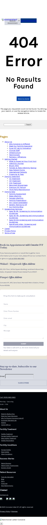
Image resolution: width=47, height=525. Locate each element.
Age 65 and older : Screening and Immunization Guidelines (22, 225)
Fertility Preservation (17, 200)
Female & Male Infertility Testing (22, 168)
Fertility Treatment (12, 176)
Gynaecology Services (13, 209)
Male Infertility (15, 196)
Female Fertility (6, 450)
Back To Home (23, 99)
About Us (8, 142)
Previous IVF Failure (17, 187)
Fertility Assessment (17, 194)
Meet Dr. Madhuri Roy (8, 414)
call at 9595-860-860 (16, 259)
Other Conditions (6, 454)
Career (7, 229)
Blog (2, 479)
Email (2, 376)
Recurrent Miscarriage (18, 185)
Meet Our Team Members (9, 416)
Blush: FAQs (14, 166)
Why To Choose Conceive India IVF (12, 418)
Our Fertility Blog (16, 207)
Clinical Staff (14, 150)
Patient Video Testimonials (9, 465)
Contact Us (4, 495)
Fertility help (10, 192)
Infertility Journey (16, 163)
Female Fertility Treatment (9, 436)
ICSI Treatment (15, 183)
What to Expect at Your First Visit (22, 161)
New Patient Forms (17, 170)
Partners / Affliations (17, 157)
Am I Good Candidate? (18, 202)
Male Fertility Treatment (8, 438)
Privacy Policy (10, 231)
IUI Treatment (14, 179)
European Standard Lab (9, 420)
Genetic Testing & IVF (18, 205)
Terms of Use (10, 233)
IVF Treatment (15, 181)
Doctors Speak (6, 468)
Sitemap (14, 511)
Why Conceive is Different (19, 144)
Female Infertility (16, 198)
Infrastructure (15, 153)
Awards (3, 422)
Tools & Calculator (7, 477)
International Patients (18, 172)
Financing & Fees (16, 174)
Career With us (6, 425)
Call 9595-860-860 (8, 397)
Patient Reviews (6, 463)
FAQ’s (3, 481)
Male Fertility (5, 452)
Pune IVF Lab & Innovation (20, 148)
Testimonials (14, 155)
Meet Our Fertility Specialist (20, 146)
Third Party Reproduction (19, 189)
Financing (4, 483)
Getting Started (11, 159)
